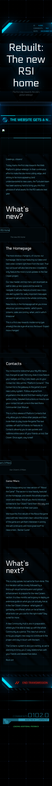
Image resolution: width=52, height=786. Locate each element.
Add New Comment (36, 719)
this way (41, 503)
